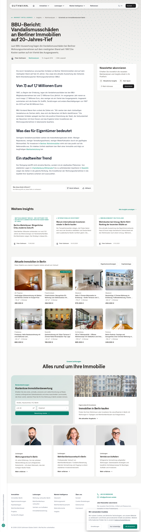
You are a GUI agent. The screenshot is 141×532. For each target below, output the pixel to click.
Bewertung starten (40, 413)
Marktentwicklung (33, 149)
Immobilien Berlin (17, 498)
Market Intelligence (76, 6)
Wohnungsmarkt (59, 501)
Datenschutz (80, 505)
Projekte (14, 511)
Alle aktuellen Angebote (87, 418)
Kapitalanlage (126, 264)
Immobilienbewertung (40, 511)
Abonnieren (128, 86)
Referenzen (94, 6)
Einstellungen (95, 526)
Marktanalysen (50, 17)
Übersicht (57, 498)
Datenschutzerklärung (122, 520)
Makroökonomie (59, 508)
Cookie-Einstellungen (83, 501)
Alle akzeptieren (130, 526)
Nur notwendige (115, 526)
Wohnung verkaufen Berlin (41, 498)
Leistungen (58, 6)
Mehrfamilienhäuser (17, 508)
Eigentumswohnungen (108, 264)
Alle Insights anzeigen (127, 209)
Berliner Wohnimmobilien (50, 143)
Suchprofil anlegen (17, 515)
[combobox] (42, 403)
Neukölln (85, 168)
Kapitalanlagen (16, 505)
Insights (38, 17)
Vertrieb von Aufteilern (40, 507)
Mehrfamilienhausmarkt (62, 505)
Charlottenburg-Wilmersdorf (43, 168)
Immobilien (43, 6)
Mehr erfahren (20, 471)
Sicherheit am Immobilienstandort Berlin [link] (72, 17)
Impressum (79, 508)
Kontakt (129, 6)
